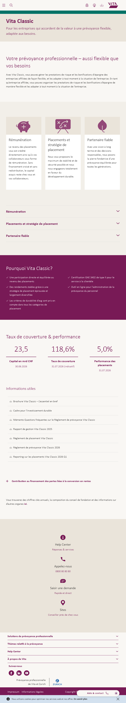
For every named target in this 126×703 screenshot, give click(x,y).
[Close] (118, 699)
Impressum (13, 691)
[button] (3, 5)
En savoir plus (80, 699)
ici (25, 504)
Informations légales (32, 691)
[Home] (115, 5)
